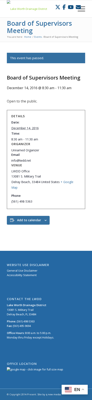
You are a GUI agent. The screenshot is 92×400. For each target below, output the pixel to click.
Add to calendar (29, 220)
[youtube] (70, 7)
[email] (78, 7)
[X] (58, 7)
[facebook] (64, 7)
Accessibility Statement (22, 275)
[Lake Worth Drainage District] (38, 8)
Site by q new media (49, 394)
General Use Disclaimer (22, 270)
